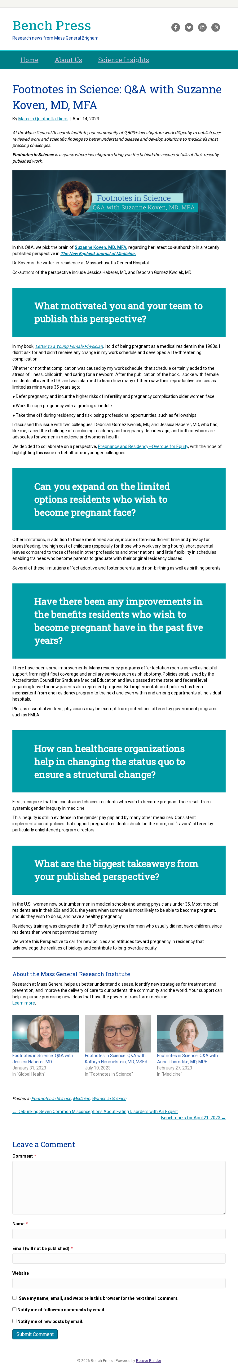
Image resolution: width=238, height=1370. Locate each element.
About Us (68, 60)
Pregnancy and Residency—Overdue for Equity (143, 446)
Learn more (23, 1003)
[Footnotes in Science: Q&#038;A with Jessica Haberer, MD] (45, 1033)
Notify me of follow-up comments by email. (61, 1309)
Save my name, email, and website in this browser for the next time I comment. (98, 1298)
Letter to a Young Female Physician (69, 346)
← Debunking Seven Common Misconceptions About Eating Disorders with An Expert (95, 1111)
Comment (24, 1156)
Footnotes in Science (51, 1098)
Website (20, 1273)
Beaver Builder (148, 1361)
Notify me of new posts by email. (50, 1321)
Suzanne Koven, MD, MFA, (101, 247)
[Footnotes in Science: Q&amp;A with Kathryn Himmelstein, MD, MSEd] (118, 1033)
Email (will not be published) (42, 1248)
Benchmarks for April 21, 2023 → (193, 1117)
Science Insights (123, 60)
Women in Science (109, 1098)
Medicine (81, 1098)
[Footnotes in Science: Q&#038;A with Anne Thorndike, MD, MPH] (190, 1033)
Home (29, 60)
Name (20, 1223)
